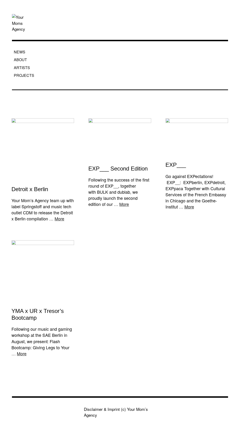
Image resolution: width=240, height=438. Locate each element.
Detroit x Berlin (29, 189)
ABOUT (20, 59)
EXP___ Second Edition (118, 168)
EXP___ (175, 165)
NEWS (19, 52)
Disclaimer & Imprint (102, 409)
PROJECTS (24, 75)
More (59, 218)
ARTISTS (22, 67)
